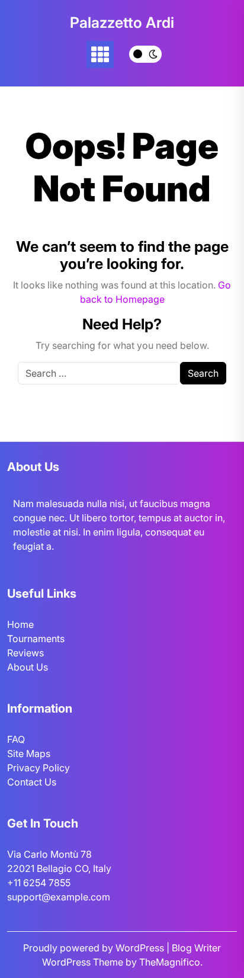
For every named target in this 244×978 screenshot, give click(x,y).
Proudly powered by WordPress (94, 948)
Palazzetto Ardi (122, 22)
